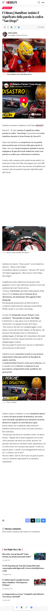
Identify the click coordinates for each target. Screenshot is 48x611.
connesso (16, 532)
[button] (4, 2)
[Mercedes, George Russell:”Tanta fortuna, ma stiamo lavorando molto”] (40, 556)
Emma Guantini (12, 33)
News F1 (11, 2)
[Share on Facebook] (8, 27)
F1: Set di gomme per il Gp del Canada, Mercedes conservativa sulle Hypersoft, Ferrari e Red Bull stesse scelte (23, 568)
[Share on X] (11, 27)
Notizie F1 (7, 8)
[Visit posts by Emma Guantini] (4, 34)
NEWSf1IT (40, 125)
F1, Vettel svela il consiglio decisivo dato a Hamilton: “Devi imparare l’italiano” (15, 582)
